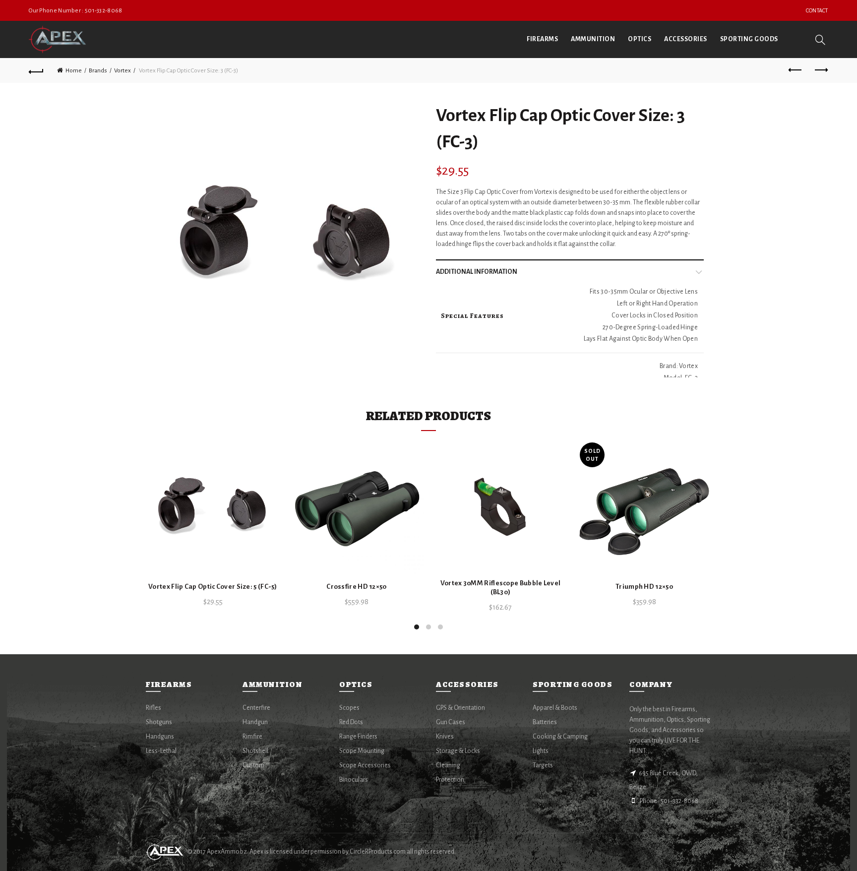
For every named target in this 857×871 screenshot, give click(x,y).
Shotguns (159, 722)
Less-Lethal (161, 750)
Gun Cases (450, 722)
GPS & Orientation (460, 707)
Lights (541, 750)
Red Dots (351, 722)
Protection (450, 779)
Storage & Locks (458, 750)
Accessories (685, 39)
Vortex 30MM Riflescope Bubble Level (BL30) (500, 587)
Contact (817, 10)
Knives (445, 736)
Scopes (349, 707)
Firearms (542, 39)
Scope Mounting (361, 750)
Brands (98, 70)
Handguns (160, 736)
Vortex (122, 70)
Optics (639, 39)
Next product (820, 70)
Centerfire (256, 707)
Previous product (796, 70)
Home (73, 70)
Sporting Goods (749, 39)
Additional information (476, 271)
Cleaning (448, 765)
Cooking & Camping (560, 736)
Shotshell (255, 750)
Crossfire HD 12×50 (356, 586)
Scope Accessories (365, 765)
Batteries (545, 722)
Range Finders (358, 736)
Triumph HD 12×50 (644, 586)
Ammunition (593, 39)
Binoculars (353, 779)
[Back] (36, 70)
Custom (253, 765)
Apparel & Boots (555, 707)
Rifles (153, 707)
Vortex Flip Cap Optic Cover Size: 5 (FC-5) (212, 586)
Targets (543, 765)
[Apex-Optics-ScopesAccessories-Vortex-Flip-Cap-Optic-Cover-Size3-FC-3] (283, 239)
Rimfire (252, 736)
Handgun (255, 722)
